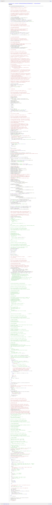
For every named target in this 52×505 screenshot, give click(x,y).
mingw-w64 (16, 3)
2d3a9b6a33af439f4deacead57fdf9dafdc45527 (26, 3)
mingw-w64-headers (37, 3)
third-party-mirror (11, 3)
